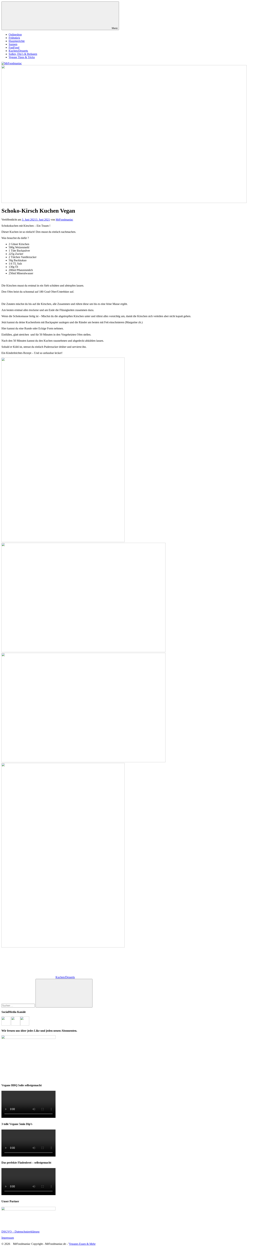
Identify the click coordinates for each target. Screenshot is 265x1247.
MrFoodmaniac (64, 219)
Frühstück (14, 37)
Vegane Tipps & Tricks (22, 57)
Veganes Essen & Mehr (82, 1243)
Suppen (13, 44)
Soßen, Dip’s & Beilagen (23, 54)
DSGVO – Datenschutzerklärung (20, 1231)
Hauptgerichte (17, 41)
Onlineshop (15, 34)
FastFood (14, 47)
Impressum (7, 1237)
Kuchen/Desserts (18, 50)
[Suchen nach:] (18, 1005)
